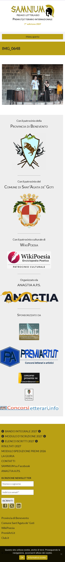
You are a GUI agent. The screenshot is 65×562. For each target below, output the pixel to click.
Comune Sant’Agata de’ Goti (17, 523)
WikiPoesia (8, 528)
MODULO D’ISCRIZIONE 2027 (23, 436)
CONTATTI (8, 461)
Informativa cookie (37, 557)
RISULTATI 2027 (11, 446)
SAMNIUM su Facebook (15, 466)
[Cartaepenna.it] (29, 401)
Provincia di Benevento (15, 518)
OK (22, 557)
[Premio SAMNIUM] (32, 9)
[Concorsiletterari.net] (29, 384)
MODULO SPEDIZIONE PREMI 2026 (23, 451)
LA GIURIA (7, 456)
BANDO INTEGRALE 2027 (21, 431)
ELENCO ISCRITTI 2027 (19, 441)
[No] (61, 554)
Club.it (5, 537)
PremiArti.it (8, 532)
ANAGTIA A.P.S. (10, 471)
